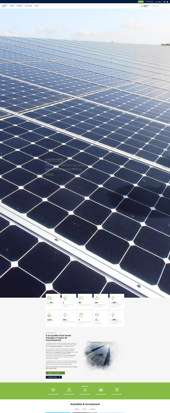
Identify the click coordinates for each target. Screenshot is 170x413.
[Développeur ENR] (85, 390)
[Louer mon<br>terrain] (142, 6)
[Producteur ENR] (117, 390)
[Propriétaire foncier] (69, 390)
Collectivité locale (53, 394)
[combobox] (159, 6)
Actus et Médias (28, 5)
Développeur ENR (85, 394)
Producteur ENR (117, 394)
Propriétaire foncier (69, 394)
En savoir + (49, 160)
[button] (1, 153)
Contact (36, 5)
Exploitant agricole (101, 394)
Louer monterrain (146, 6)
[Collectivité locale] (53, 390)
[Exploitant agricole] (101, 390)
